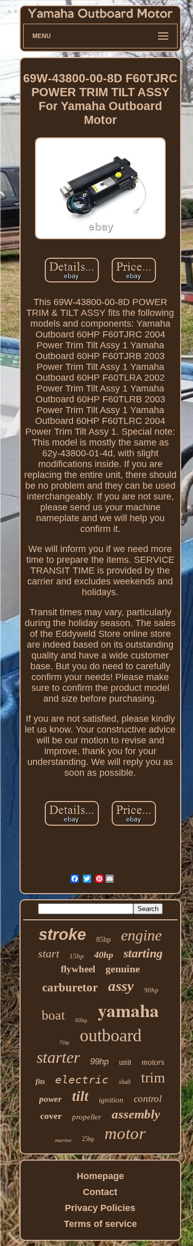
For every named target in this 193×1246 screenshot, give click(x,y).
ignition (111, 1100)
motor (125, 1133)
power (50, 1099)
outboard (111, 1035)
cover (51, 1116)
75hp (64, 1042)
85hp (103, 940)
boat (53, 1015)
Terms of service (100, 1224)
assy (121, 985)
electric (82, 1080)
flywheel (78, 969)
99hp (99, 1061)
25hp (88, 1139)
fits (40, 1081)
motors (153, 1062)
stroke (62, 934)
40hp (103, 955)
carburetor (70, 987)
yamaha (128, 1010)
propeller (86, 1117)
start (48, 953)
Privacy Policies (100, 1208)
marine (63, 1140)
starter (58, 1057)
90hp (151, 990)
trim (153, 1077)
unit (125, 1062)
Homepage (100, 1176)
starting (143, 953)
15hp (76, 956)
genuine (123, 968)
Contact (100, 1192)
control (148, 1098)
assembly (136, 1114)
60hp (81, 1020)
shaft (125, 1081)
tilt (80, 1096)
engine (141, 935)
